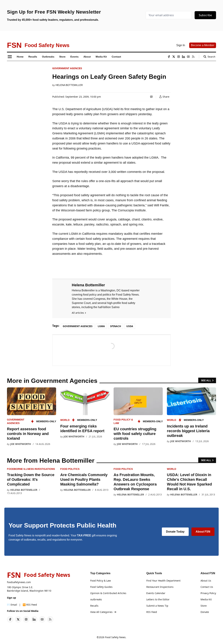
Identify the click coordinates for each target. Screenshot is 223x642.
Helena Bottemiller (69, 85)
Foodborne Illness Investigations (31, 469)
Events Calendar (155, 593)
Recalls (94, 605)
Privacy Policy (208, 593)
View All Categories (101, 612)
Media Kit (206, 599)
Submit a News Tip (157, 605)
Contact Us (207, 586)
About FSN (203, 531)
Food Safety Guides (101, 586)
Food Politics (69, 469)
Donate (205, 612)
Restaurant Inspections (160, 586)
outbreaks (96, 599)
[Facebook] (168, 56)
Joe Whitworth (20, 444)
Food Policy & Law (100, 580)
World (65, 420)
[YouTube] (188, 56)
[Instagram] (178, 56)
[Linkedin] (183, 56)
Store (204, 605)
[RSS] (193, 56)
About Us (206, 580)
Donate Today (175, 531)
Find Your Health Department (163, 580)
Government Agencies (67, 68)
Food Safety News (115, 637)
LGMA (101, 326)
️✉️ (12, 604)
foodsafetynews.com (19, 582)
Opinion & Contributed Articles (108, 593)
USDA (129, 326)
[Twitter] (173, 56)
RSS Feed (151, 612)
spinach (115, 326)
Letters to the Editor (158, 599)
